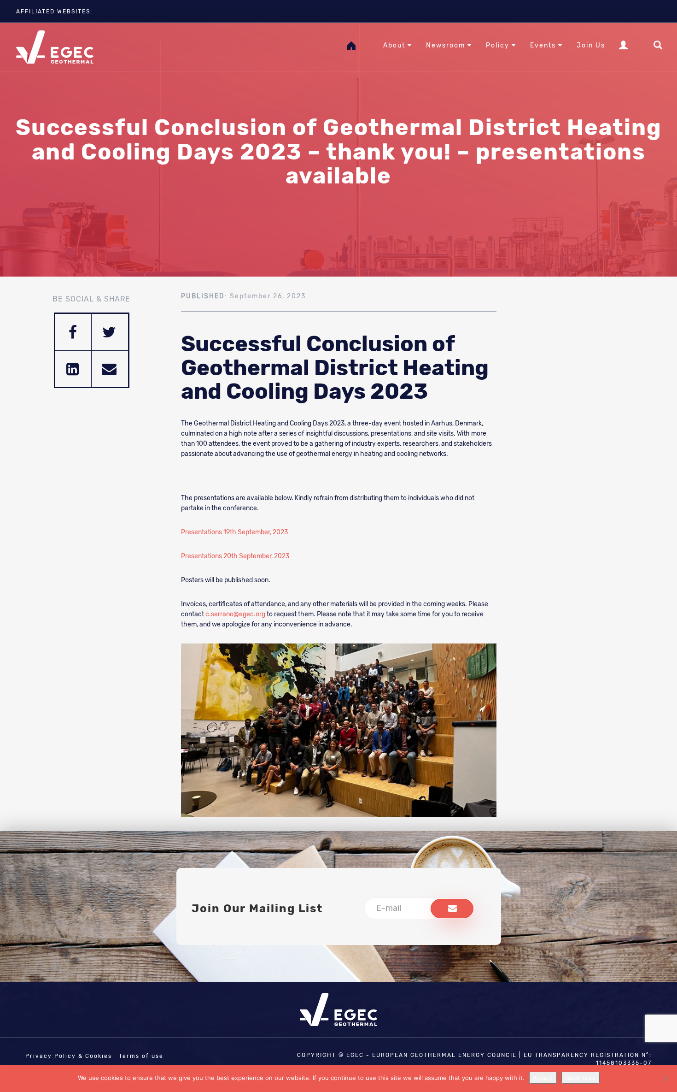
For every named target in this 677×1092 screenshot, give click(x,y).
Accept (543, 1077)
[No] (665, 1078)
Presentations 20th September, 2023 (235, 556)
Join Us (591, 45)
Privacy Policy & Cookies (68, 1056)
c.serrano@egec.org (235, 614)
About (395, 45)
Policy (499, 45)
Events (544, 45)
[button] (452, 908)
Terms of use (141, 1056)
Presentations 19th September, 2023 (234, 532)
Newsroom (446, 45)
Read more (580, 1077)
